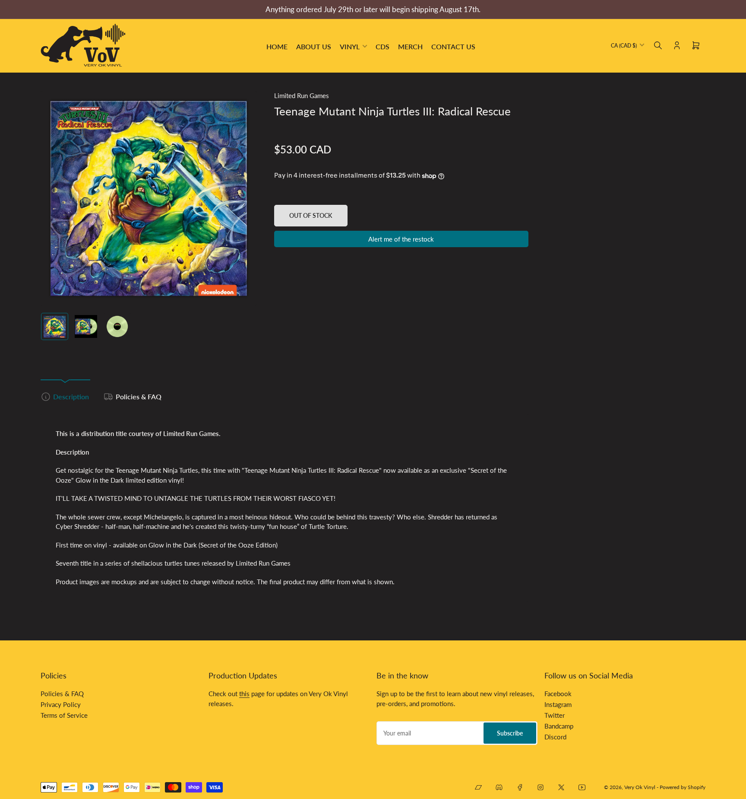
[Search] (657, 45)
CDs (382, 46)
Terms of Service (64, 715)
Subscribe (510, 733)
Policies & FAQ (138, 396)
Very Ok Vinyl (639, 787)
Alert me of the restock (401, 239)
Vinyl (350, 46)
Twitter (554, 715)
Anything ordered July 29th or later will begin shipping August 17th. (373, 9)
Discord (555, 737)
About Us (313, 46)
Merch (410, 46)
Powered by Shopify (682, 787)
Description (71, 396)
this (244, 693)
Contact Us (453, 46)
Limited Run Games (301, 95)
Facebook (558, 693)
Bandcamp (558, 726)
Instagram (558, 704)
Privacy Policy (61, 704)
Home (277, 46)
